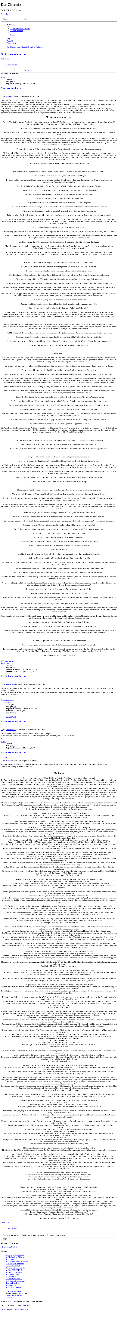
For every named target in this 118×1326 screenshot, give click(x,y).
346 (14, 707)
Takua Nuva (5, 663)
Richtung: (51, 1235)
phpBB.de (26, 1305)
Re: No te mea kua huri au (13, 676)
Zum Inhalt (5, 14)
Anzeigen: (7, 1235)
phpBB (12, 1301)
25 (14, 82)
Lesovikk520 (5, 702)
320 (14, 667)
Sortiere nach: (27, 1235)
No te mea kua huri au (14, 53)
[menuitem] (20, 29)
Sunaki (3, 77)
